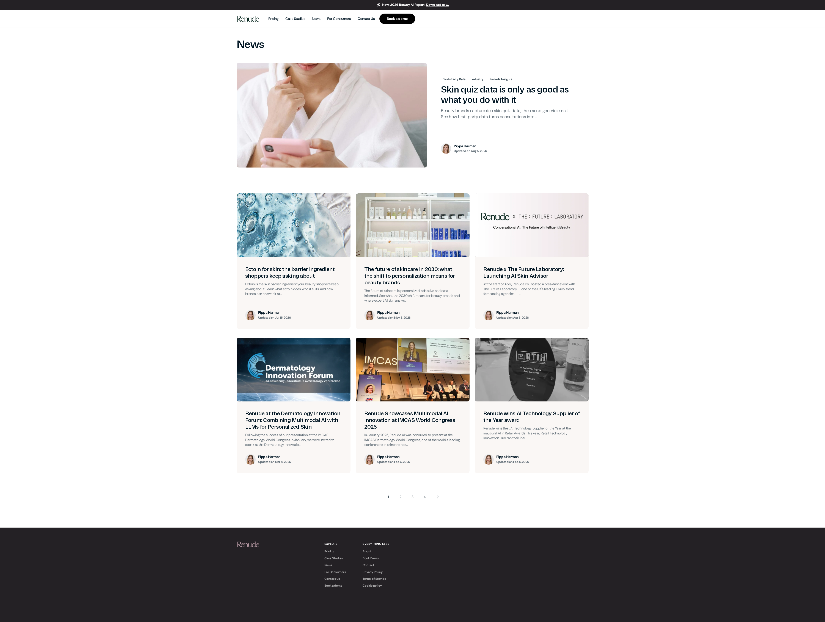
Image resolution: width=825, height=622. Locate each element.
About (367, 551)
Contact (368, 565)
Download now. (437, 5)
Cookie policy (372, 586)
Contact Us (332, 579)
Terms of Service (374, 579)
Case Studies (333, 558)
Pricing (329, 551)
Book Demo (371, 558)
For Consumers (335, 572)
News (328, 565)
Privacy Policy (373, 572)
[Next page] (437, 497)
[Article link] (413, 115)
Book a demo (333, 586)
